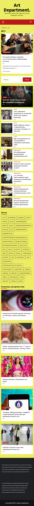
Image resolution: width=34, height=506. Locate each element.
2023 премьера (11, 217)
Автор (28, 217)
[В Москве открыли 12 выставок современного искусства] (17, 434)
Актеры (4, 221)
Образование (6, 52)
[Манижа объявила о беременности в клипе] (17, 366)
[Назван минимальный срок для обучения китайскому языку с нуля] (6, 191)
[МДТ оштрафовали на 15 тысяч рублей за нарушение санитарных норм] (6, 142)
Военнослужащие (21, 241)
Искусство (23, 245)
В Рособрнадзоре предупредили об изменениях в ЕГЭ (21, 154)
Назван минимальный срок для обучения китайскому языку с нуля (22, 191)
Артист (11, 225)
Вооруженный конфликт (9, 245)
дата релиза (20, 257)
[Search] (31, 21)
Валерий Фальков (21, 229)
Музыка (18, 253)
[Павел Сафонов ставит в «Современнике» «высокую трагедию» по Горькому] (6, 128)
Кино (3, 249)
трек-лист (5, 281)
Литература (25, 249)
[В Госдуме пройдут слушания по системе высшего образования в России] (17, 43)
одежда (27, 269)
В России (5, 229)
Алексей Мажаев (21, 221)
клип (28, 257)
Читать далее (6, 71)
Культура (17, 249)
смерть (4, 277)
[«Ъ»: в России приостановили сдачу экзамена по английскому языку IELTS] (6, 178)
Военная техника (7, 241)
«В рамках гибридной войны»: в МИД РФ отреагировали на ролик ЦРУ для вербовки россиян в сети (16, 414)
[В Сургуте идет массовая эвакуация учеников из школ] (6, 166)
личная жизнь (6, 261)
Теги (12, 257)
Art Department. (17, 7)
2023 (3, 217)
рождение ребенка (24, 273)
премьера (5, 273)
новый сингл (18, 269)
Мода (4, 253)
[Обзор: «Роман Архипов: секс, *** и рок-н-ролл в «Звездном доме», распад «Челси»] (17, 333)
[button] (3, 21)
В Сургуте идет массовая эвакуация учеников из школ (22, 166)
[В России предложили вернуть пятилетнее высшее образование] (6, 203)
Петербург (5, 257)
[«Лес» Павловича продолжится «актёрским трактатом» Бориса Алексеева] (6, 115)
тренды (13, 281)
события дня (14, 277)
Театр (4, 97)
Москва (10, 253)
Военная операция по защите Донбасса (14, 237)
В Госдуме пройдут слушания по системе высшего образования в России (15, 59)
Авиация (21, 217)
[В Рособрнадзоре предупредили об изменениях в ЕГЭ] (6, 154)
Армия (4, 225)
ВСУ (12, 229)
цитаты (20, 281)
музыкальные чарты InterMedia (12, 265)
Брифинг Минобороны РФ (23, 225)
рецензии (14, 273)
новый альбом (7, 269)
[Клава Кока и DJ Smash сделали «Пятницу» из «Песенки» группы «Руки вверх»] (17, 300)
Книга (10, 249)
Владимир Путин (7, 233)
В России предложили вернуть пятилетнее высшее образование (21, 202)
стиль (22, 277)
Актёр (11, 221)
